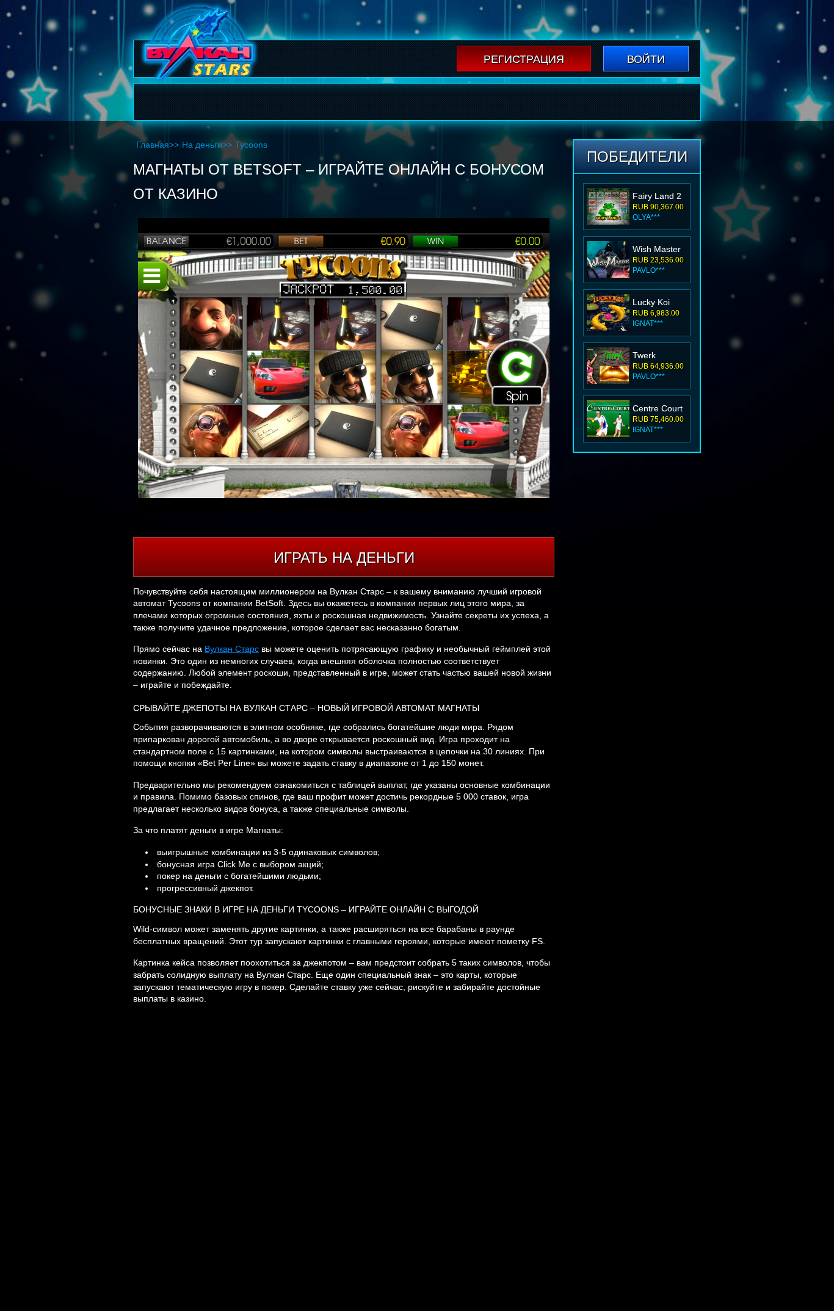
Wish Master (657, 249)
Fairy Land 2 (657, 196)
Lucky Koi (651, 302)
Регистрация (524, 59)
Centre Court (658, 408)
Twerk (644, 355)
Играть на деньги (344, 557)
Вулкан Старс (232, 649)
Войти (646, 59)
